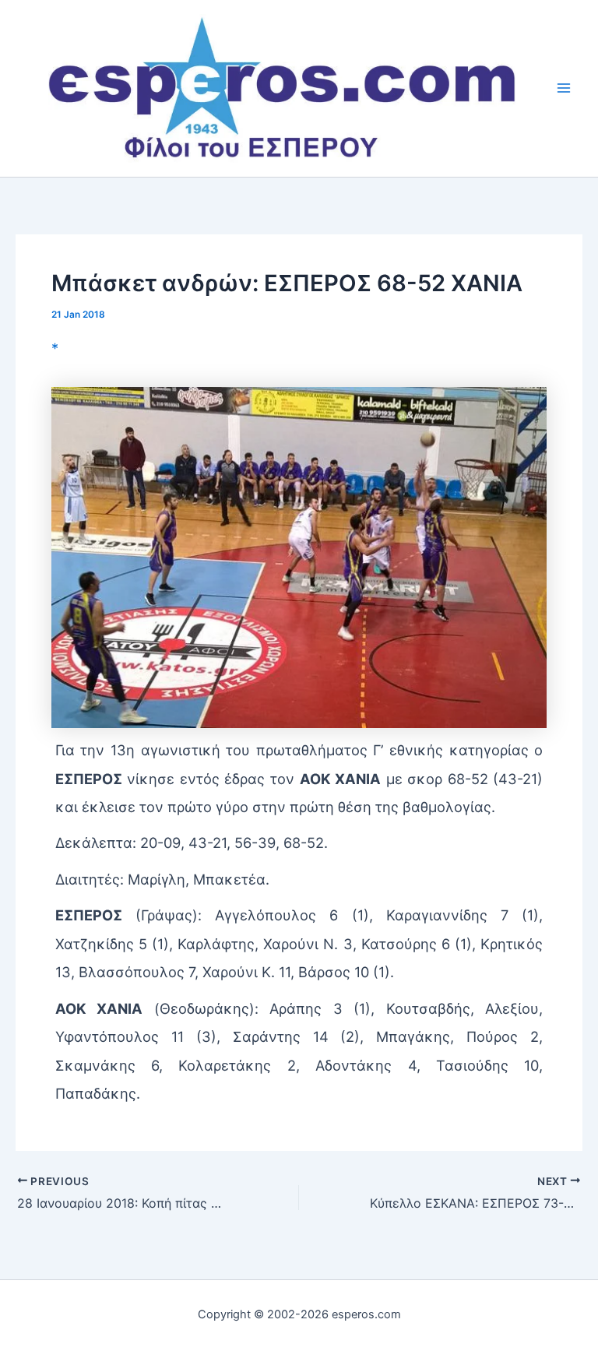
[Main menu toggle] (564, 88)
